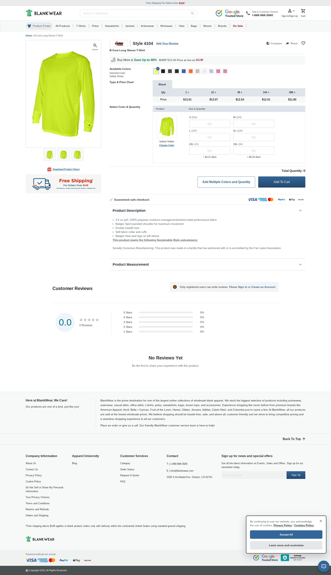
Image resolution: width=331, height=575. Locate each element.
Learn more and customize (286, 545)
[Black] (163, 71)
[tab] (162, 84)
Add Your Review (167, 43)
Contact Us (32, 469)
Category (125, 463)
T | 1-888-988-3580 (177, 463)
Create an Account (263, 286)
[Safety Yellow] (156, 71)
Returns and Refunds (37, 509)
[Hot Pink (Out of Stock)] (218, 71)
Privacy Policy (34, 475)
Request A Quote (129, 475)
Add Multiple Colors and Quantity (226, 182)
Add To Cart (282, 182)
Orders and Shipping (37, 515)
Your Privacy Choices (38, 497)
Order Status (127, 469)
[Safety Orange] (190, 71)
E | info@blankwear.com (180, 470)
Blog (74, 463)
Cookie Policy (33, 481)
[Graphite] (170, 71)
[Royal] (183, 71)
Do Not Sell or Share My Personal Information (44, 489)
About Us (31, 463)
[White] (204, 71)
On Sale (238, 25)
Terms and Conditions (38, 503)
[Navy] (176, 71)
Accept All (286, 534)
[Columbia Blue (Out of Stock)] (211, 71)
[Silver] (197, 71)
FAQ (122, 481)
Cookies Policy (304, 525)
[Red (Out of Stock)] (225, 71)
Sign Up (296, 475)
